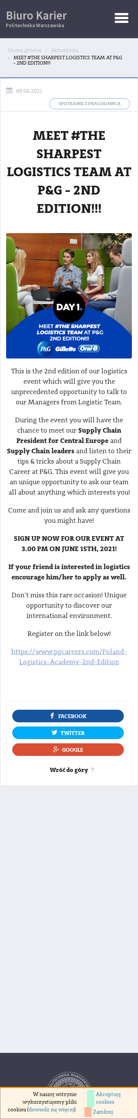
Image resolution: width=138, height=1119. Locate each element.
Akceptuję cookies (108, 1098)
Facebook (72, 716)
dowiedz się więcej (51, 1109)
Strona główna (24, 50)
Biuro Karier (36, 18)
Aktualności (65, 50)
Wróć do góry (69, 770)
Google (72, 750)
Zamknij (103, 1112)
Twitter (73, 733)
